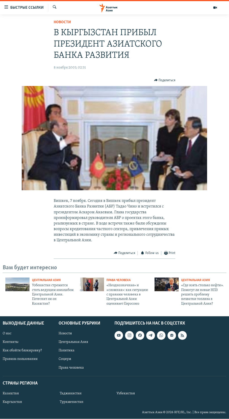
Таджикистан (71, 393)
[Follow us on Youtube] (118, 335)
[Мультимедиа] (215, 7)
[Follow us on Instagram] (129, 335)
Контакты (10, 342)
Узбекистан (126, 393)
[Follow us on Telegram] (150, 335)
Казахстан (11, 393)
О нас (7, 334)
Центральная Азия (46, 280)
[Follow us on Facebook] (140, 335)
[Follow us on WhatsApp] (161, 335)
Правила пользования (20, 359)
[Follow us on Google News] (172, 335)
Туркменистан (71, 402)
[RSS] (182, 335)
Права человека (118, 280)
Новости (62, 22)
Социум (65, 359)
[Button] (165, 80)
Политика (66, 351)
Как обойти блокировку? (22, 351)
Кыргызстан (12, 402)
